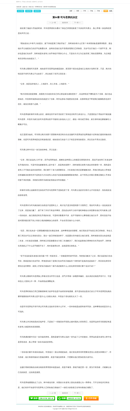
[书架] (91, 398)
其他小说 (31, 6)
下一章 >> (77, 22)
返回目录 (65, 22)
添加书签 (28, 11)
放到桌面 (28, 1)
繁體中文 (18, 1)
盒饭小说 (24, 6)
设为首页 (40, 1)
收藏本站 (34, 1)
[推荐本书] (42, 398)
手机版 (24, 1)
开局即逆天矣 (38, 6)
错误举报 (37, 11)
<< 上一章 (52, 22)
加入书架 (20, 11)
